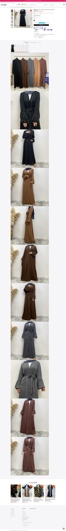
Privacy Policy (24, 514)
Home (14, 4)
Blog (36, 4)
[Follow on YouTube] (25, 525)
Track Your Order (13, 516)
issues (41, 35)
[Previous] (15, 18)
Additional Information (33, 42)
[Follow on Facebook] (22, 525)
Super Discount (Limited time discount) (49, 34)
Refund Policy (12, 512)
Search (23, 510)
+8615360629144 (3, 2)
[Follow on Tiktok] (26, 525)
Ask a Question (36, 31)
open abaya (43, 35)
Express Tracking (32, 4)
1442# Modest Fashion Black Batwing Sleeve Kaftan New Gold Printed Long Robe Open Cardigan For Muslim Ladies (38, 499)
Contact (27, 4)
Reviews (40, 42)
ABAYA (36, 35)
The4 (27, 530)
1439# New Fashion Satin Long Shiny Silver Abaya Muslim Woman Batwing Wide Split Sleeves (50, 499)
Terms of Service (24, 515)
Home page (12, 508)
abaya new (38, 35)
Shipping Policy (13, 513)
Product (21, 4)
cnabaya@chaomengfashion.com (11, 2)
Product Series (12, 509)
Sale (24, 4)
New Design (18, 4)
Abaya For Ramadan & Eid (40, 34)
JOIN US (12, 517)
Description (26, 42)
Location (39, 2)
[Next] (31, 18)
